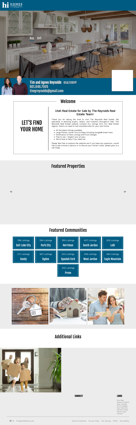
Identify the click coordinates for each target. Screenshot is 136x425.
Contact (120, 414)
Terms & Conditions (79, 421)
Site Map (120, 400)
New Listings (122, 404)
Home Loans (121, 412)
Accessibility (124, 421)
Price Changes (122, 406)
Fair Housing (106, 421)
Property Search (123, 402)
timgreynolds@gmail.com (47, 91)
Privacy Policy (94, 421)
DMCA (115, 421)
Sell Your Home (122, 410)
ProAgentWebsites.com (25, 421)
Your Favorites (122, 408)
